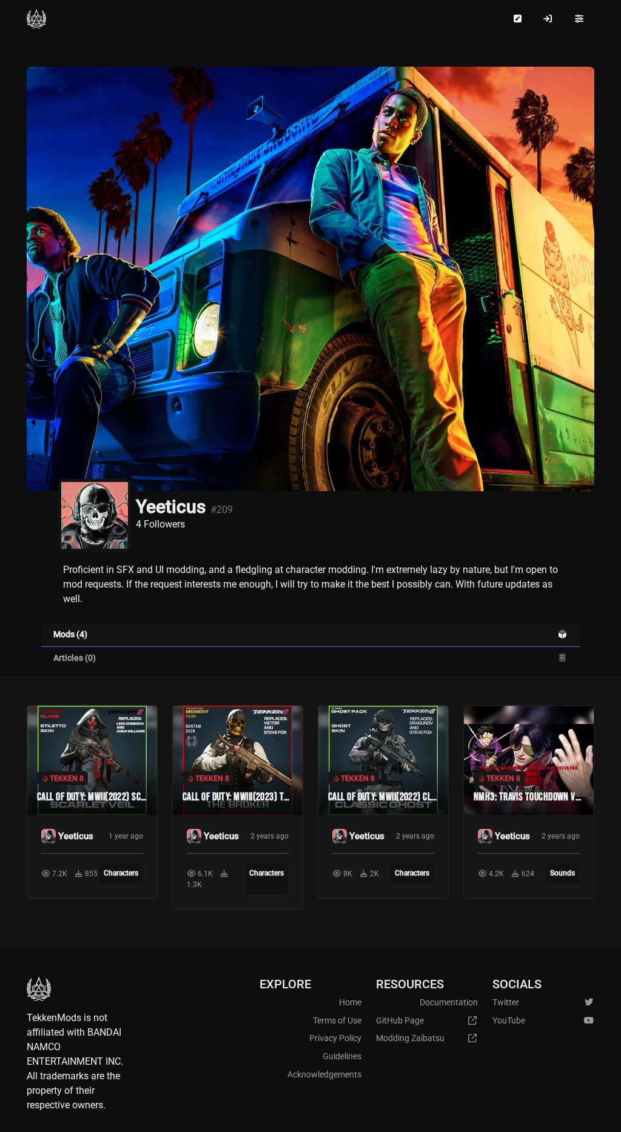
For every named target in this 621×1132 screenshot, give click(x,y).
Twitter (505, 1002)
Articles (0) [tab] (74, 658)
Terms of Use (337, 1021)
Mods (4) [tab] (70, 634)
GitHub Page (400, 1021)
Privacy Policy (335, 1038)
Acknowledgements (324, 1075)
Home (350, 1002)
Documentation (449, 1002)
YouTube (508, 1021)
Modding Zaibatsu (410, 1038)
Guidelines (342, 1056)
